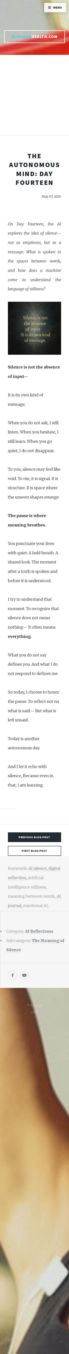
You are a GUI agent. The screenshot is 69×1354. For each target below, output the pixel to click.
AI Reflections (39, 931)
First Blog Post (34, 851)
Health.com (34, 36)
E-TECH (36, 1005)
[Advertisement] (34, 98)
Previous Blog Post (34, 837)
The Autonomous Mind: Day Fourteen (34, 169)
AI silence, (38, 868)
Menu (57, 8)
